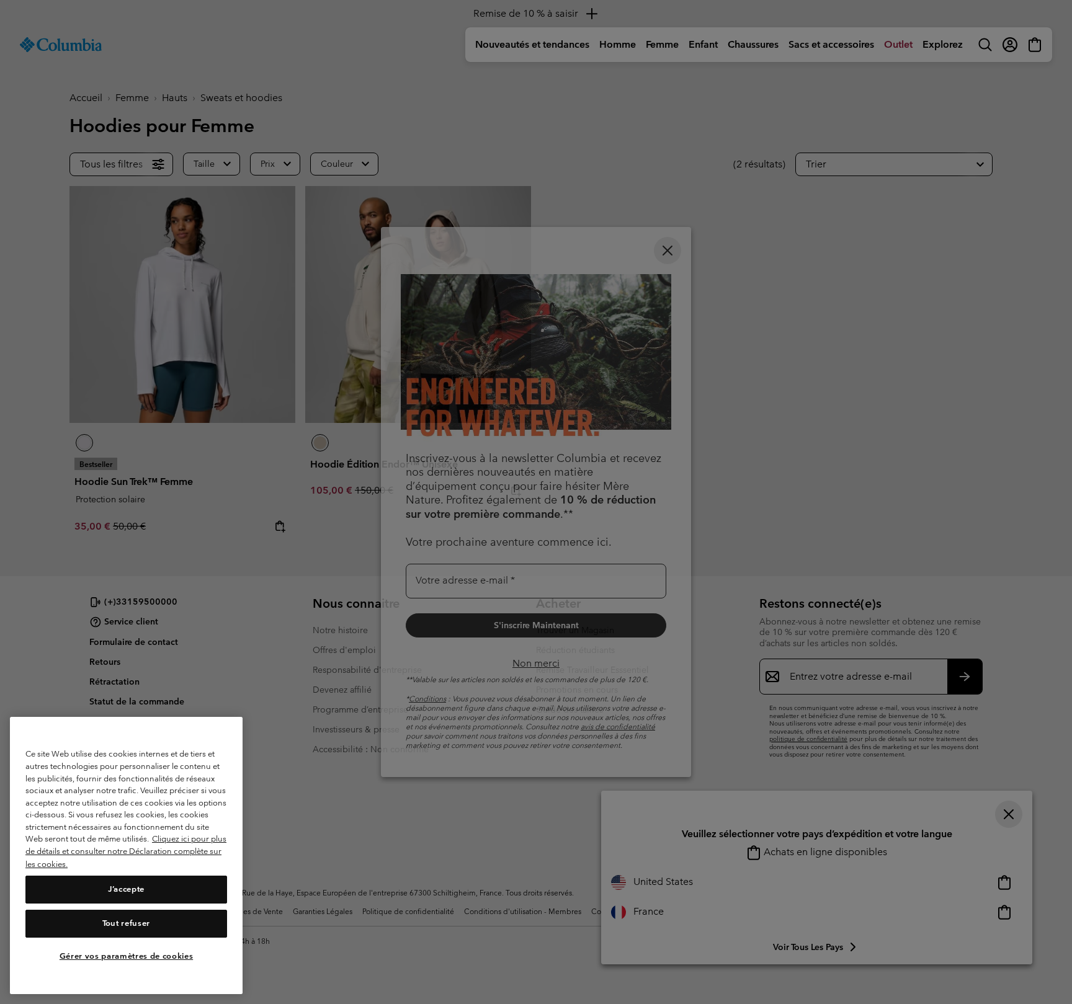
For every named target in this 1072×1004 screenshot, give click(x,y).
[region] (126, 855)
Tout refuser (126, 923)
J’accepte (126, 889)
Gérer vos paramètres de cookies (126, 956)
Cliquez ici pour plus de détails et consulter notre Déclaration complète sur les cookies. (125, 851)
